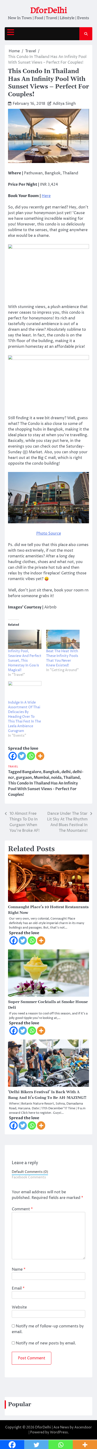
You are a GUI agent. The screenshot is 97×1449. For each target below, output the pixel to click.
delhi (66, 772)
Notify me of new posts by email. (46, 1343)
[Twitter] (22, 756)
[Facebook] (12, 756)
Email (18, 1288)
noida (56, 777)
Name (18, 1269)
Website (19, 1307)
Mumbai (41, 777)
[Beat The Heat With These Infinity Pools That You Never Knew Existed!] (63, 639)
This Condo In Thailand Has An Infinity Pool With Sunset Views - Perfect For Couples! (43, 789)
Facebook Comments (29, 1177)
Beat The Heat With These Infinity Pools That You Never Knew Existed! (62, 658)
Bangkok (51, 772)
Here (46, 195)
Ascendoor (83, 1427)
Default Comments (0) (30, 1172)
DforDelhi (48, 10)
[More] (40, 756)
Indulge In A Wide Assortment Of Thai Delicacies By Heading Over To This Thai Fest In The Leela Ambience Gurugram (24, 716)
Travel (13, 766)
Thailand (71, 777)
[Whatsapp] (31, 756)
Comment (22, 1209)
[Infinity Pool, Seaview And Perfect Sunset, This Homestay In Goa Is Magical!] (24, 639)
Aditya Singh (64, 103)
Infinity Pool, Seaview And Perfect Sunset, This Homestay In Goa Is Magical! (24, 660)
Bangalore (31, 772)
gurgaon (24, 777)
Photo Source (48, 533)
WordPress (59, 1432)
